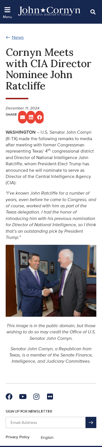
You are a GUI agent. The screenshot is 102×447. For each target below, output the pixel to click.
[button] (92, 11)
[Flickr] (50, 396)
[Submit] (91, 422)
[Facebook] (9, 396)
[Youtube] (22, 396)
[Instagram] (36, 396)
